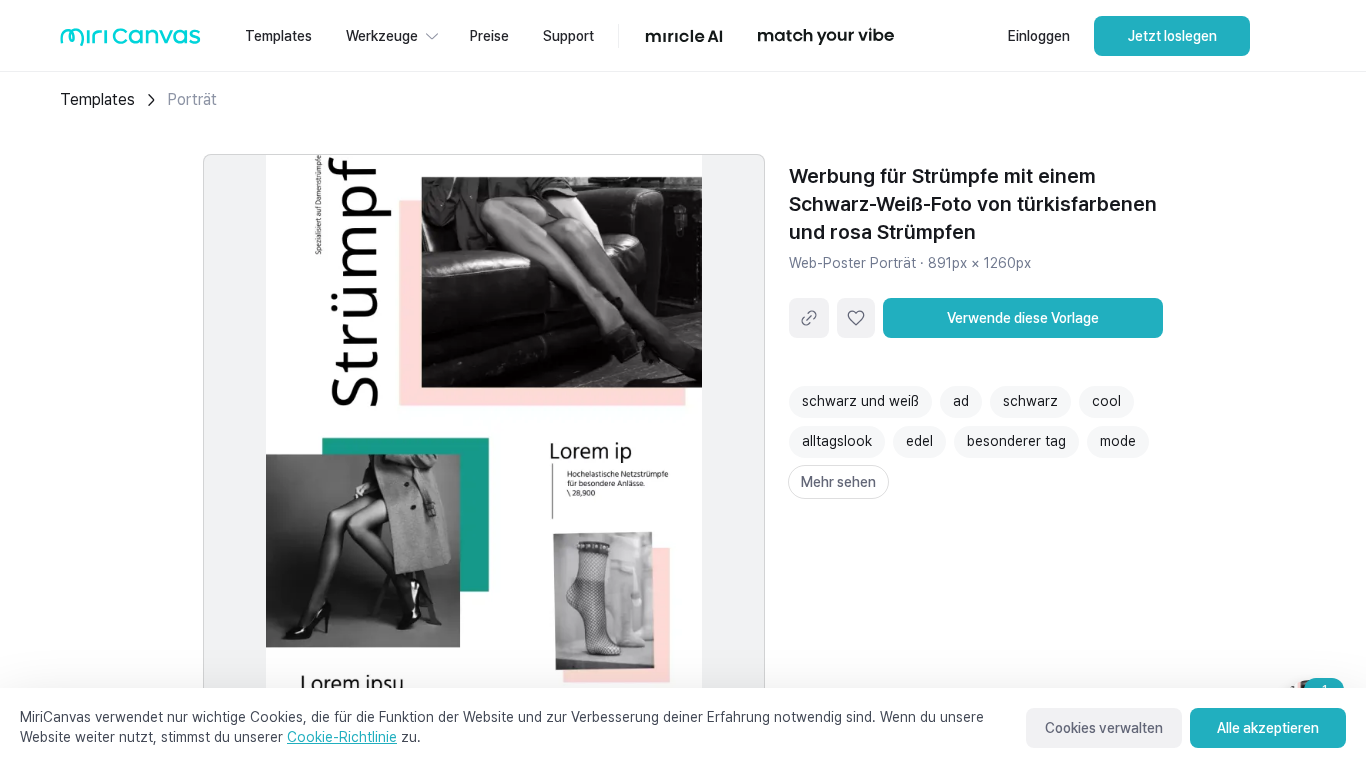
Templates (97, 99)
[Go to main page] (130, 41)
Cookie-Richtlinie (342, 737)
